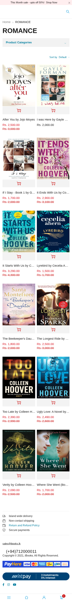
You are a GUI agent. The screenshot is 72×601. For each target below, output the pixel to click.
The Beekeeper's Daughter (19, 338)
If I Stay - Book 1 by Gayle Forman (19, 192)
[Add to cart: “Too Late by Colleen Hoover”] (19, 403)
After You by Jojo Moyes (19, 119)
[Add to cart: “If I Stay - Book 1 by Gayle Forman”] (19, 184)
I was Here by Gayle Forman (53, 119)
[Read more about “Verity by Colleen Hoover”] (19, 476)
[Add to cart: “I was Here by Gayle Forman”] (53, 111)
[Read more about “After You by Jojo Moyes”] (19, 111)
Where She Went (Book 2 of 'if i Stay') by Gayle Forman (53, 484)
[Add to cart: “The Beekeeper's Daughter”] (19, 330)
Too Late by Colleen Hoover (19, 411)
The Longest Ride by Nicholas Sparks (53, 338)
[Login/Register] (44, 597)
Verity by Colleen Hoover (19, 484)
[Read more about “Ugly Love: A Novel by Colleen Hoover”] (53, 403)
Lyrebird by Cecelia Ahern (53, 265)
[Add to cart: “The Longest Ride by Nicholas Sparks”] (53, 330)
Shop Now (51, 2)
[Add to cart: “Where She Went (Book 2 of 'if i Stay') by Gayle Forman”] (53, 476)
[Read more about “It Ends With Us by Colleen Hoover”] (53, 184)
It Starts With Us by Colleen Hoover (19, 265)
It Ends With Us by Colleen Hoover (53, 192)
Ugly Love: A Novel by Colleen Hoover (53, 411)
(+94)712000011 (21, 551)
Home (7, 22)
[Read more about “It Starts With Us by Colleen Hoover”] (19, 257)
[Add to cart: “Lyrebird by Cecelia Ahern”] (53, 257)
